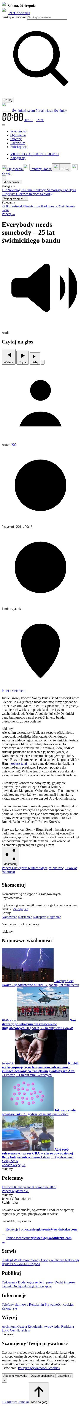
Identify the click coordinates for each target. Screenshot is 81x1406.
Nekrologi (72, 1260)
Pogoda (34, 1264)
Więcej (8, 214)
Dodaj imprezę (65, 1282)
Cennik (7, 1286)
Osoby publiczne (53, 1260)
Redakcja (67, 1326)
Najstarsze (25, 917)
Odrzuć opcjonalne (42, 1375)
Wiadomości (22, 1260)
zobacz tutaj (19, 763)
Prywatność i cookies (59, 1304)
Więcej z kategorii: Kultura (20, 868)
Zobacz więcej (13, 1165)
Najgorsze (54, 917)
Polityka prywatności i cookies (39, 1368)
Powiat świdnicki (13, 691)
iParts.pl (8, 1260)
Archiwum (9, 1326)
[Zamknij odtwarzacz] (42, 362)
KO (14, 444)
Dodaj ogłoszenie (30, 1282)
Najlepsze (39, 917)
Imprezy (49, 1282)
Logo (6, 1330)
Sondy (36, 1260)
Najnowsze (9, 917)
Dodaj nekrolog (24, 1286)
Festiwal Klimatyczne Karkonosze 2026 (29, 1187)
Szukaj (7, 100)
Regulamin (37, 1304)
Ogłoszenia (10, 1282)
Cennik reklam (20, 1330)
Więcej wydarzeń (15, 1191)
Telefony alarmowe (15, 1304)
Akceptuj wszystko (15, 1375)
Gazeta (22, 1326)
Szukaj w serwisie (14, 17)
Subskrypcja (43, 1286)
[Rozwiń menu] (3, 125)
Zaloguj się (20, 909)
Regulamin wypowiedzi (44, 1326)
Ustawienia (64, 1375)
